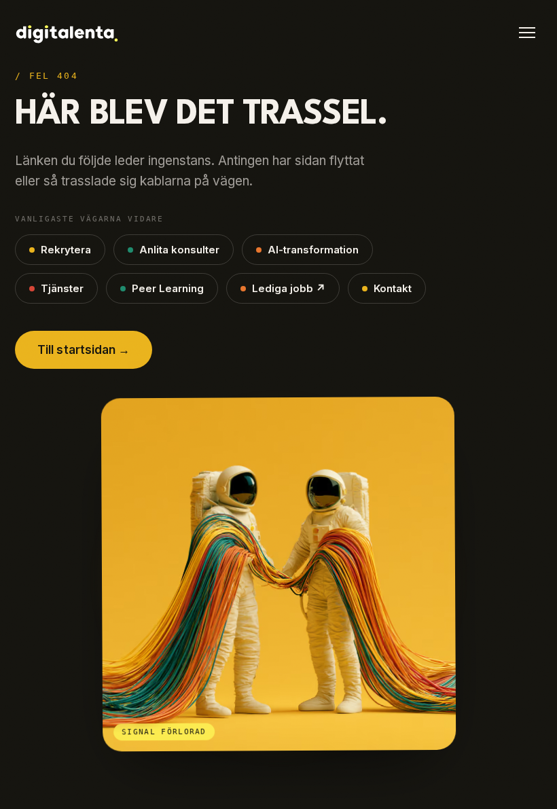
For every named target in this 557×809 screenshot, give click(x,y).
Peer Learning (168, 288)
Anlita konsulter (179, 249)
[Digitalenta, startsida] (66, 34)
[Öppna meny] (527, 33)
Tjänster (62, 288)
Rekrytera (66, 249)
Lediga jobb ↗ (288, 288)
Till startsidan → (83, 350)
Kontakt (393, 288)
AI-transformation (313, 249)
